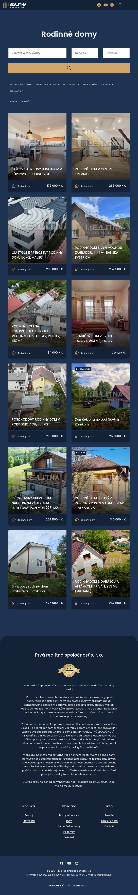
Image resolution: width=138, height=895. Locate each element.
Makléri (109, 815)
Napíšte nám (109, 820)
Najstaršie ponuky (47, 84)
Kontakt (109, 826)
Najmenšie (107, 84)
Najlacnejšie (71, 84)
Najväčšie (16, 91)
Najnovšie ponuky (21, 84)
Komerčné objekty (69, 826)
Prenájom (28, 101)
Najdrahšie (90, 84)
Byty (69, 820)
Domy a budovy (69, 815)
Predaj (14, 101)
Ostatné (69, 837)
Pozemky (69, 832)
